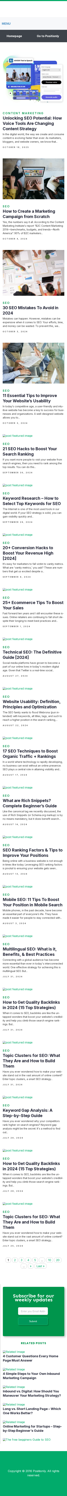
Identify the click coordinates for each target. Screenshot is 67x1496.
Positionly (39, 1471)
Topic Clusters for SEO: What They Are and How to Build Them (31, 1061)
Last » (40, 1266)
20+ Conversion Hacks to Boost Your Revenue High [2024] (28, 553)
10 (49, 1260)
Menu (6, 23)
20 (57, 1260)
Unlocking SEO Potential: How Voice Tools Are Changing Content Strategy (32, 123)
